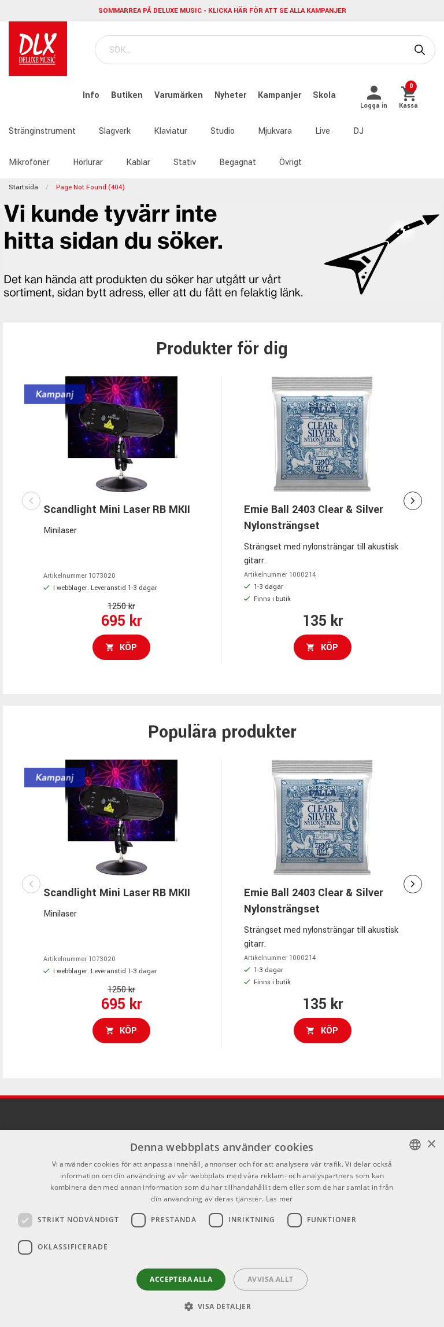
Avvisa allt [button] (270, 1279)
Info (92, 95)
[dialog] (222, 1228)
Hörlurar (88, 162)
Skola (324, 95)
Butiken (128, 95)
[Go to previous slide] (31, 501)
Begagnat (237, 162)
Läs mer (279, 1199)
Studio (222, 131)
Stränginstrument (42, 131)
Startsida (23, 187)
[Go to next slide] (413, 501)
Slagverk (115, 131)
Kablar (138, 162)
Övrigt (290, 162)
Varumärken (179, 95)
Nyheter (231, 95)
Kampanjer (281, 95)
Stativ (184, 162)
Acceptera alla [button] (181, 1279)
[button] (222, 1306)
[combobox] (415, 1144)
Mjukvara (275, 131)
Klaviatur (170, 131)
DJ (358, 131)
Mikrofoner (29, 162)
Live (322, 131)
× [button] (431, 1144)
